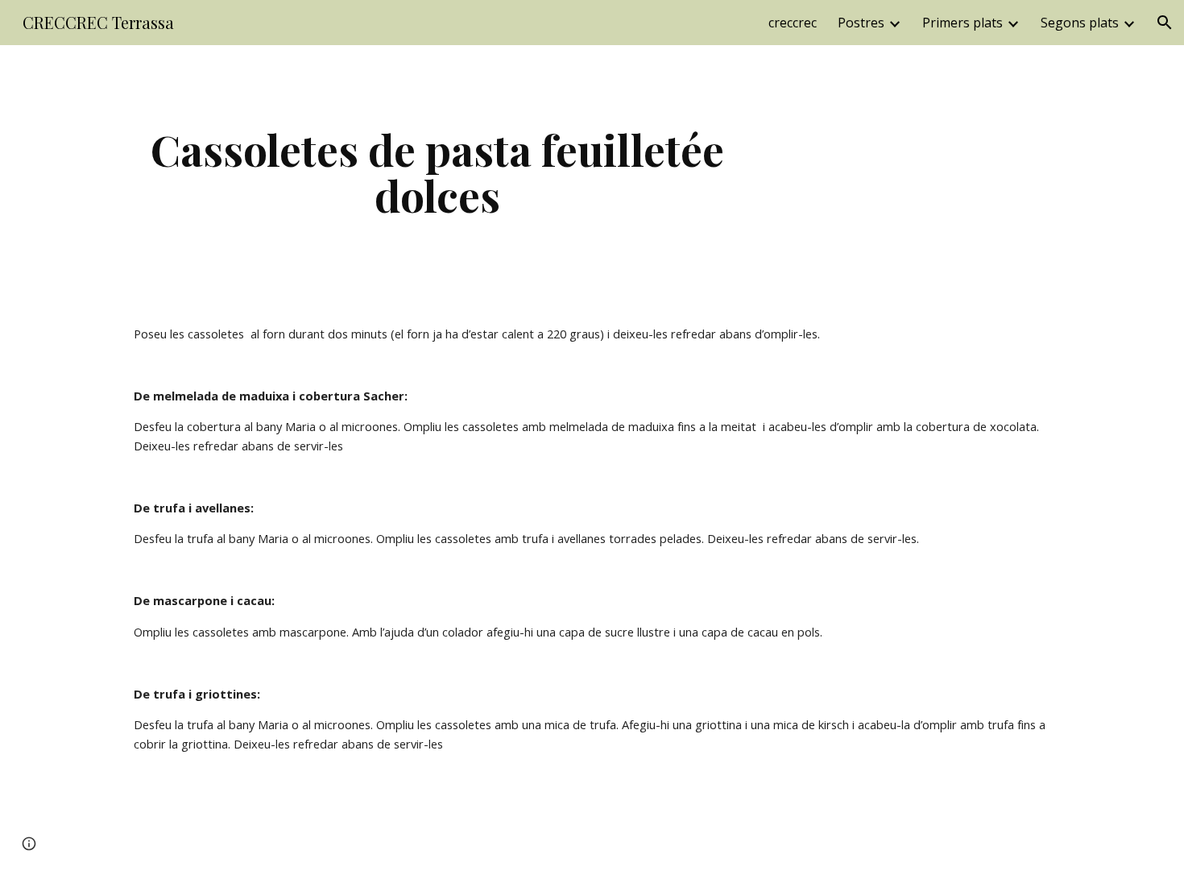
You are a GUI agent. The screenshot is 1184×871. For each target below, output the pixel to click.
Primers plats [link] (962, 22)
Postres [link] (861, 22)
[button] (1164, 22)
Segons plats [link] (1080, 22)
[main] (437, 172)
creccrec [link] (792, 22)
